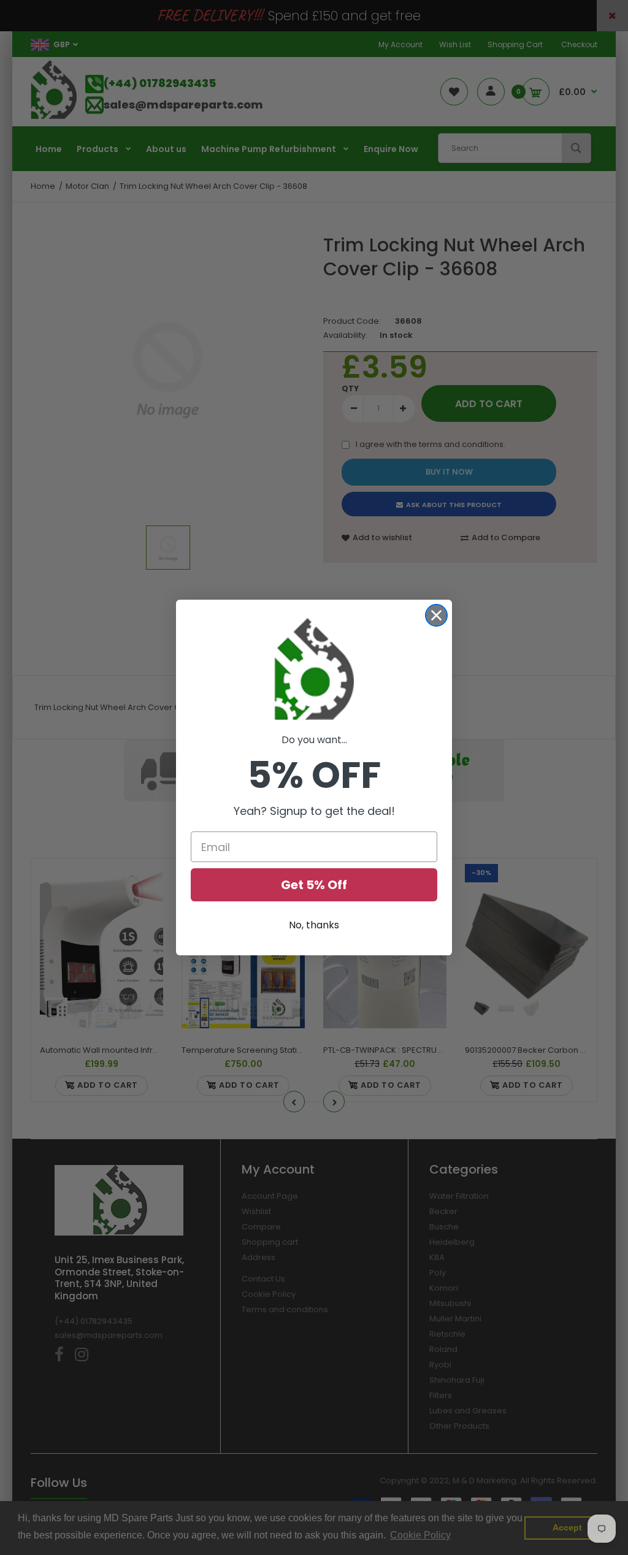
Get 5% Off (314, 884)
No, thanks (314, 925)
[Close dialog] (436, 615)
